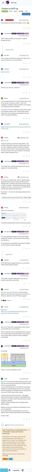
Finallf (8, 425)
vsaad (5, 378)
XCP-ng (13, 3)
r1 (4, 20)
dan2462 (6, 55)
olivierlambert (7, 33)
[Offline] (2, 33)
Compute (5, 11)
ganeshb (6, 260)
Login (10, 459)
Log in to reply (26, 14)
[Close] (29, 430)
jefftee (6, 98)
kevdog (6, 137)
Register (5, 459)
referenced (14, 425)
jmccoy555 (7, 124)
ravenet (6, 307)
